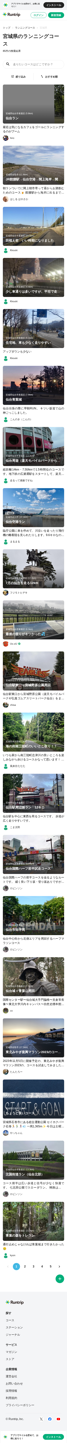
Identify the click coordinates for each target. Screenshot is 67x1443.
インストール (53, 5)
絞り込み (21, 76)
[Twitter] (41, 1419)
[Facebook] (50, 1419)
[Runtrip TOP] (11, 15)
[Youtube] (58, 1419)
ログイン (39, 15)
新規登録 (56, 15)
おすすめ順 (51, 76)
